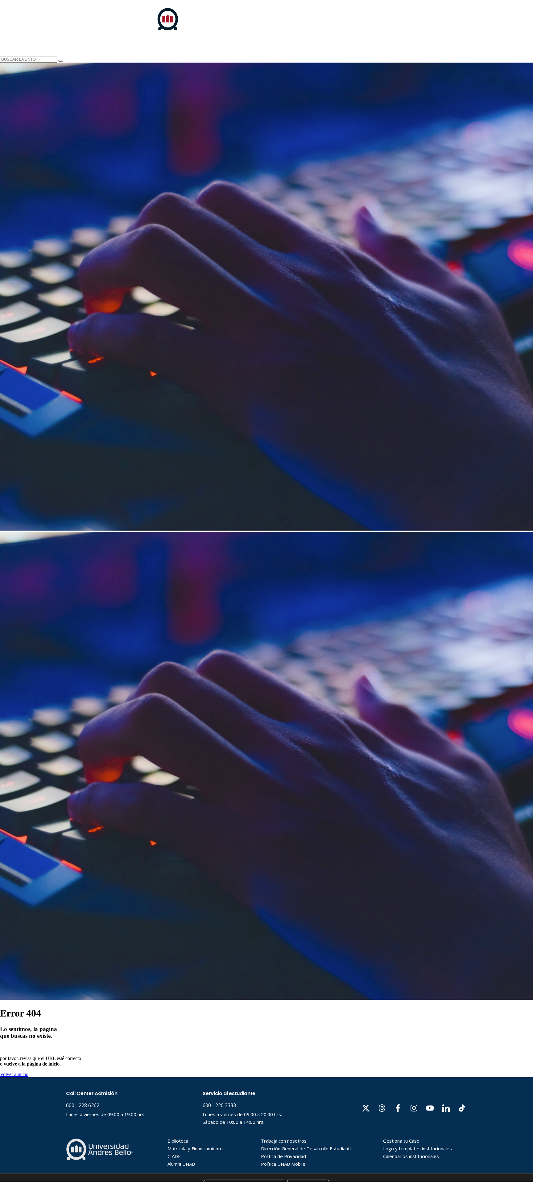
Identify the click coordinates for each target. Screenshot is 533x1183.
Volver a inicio (14, 1074)
